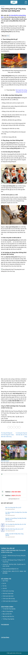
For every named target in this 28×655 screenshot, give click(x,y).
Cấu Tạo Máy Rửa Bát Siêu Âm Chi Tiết (15, 524)
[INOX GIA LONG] (14, 2)
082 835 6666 (16, 492)
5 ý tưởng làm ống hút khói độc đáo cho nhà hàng (21, 434)
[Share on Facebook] (9, 427)
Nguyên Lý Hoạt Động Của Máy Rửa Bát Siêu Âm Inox (15, 519)
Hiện (8, 35)
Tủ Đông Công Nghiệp (8, 619)
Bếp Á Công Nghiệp (8, 611)
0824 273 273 (16, 495)
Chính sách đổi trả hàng (9, 598)
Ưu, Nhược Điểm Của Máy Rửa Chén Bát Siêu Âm (16, 513)
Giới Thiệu (5, 580)
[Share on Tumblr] (19, 427)
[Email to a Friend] (14, 427)
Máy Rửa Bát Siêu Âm (8, 616)
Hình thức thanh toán (8, 593)
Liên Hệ (5, 588)
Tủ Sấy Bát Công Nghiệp (9, 608)
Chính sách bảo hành (8, 596)
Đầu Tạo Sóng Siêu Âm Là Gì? (13, 507)
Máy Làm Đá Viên (7, 613)
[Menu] (2, 2)
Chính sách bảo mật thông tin (10, 601)
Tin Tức (5, 586)
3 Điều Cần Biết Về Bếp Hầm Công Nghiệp (14, 534)
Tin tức (3, 6)
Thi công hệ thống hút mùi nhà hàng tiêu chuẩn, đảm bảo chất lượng (7, 434)
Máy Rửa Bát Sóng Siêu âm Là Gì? (14, 529)
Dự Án (4, 583)
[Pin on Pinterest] (16, 427)
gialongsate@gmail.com (14, 498)
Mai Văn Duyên (5, 461)
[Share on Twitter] (11, 427)
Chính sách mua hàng (8, 591)
